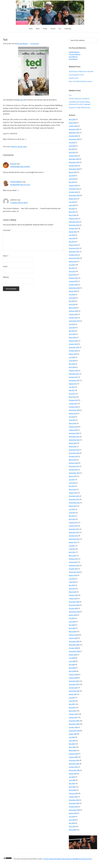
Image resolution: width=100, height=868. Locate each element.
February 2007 (73, 714)
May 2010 (72, 585)
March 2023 (72, 215)
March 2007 (72, 711)
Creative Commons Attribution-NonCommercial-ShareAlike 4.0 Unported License (67, 859)
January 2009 (73, 638)
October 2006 (73, 727)
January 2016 (73, 430)
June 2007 (72, 701)
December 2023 (74, 189)
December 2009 (74, 602)
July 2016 (72, 417)
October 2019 (73, 318)
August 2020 (73, 291)
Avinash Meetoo (16, 182)
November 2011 (74, 532)
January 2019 (73, 344)
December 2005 (74, 760)
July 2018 (72, 357)
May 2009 (72, 625)
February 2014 (73, 463)
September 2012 (74, 503)
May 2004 (72, 823)
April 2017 (72, 394)
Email (5, 266)
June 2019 (72, 327)
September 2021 (74, 258)
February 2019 (73, 341)
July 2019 (72, 324)
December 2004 (74, 800)
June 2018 (72, 361)
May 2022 (72, 242)
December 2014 (74, 450)
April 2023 (72, 212)
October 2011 (73, 536)
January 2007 (73, 717)
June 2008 (72, 661)
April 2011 (72, 552)
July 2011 (72, 546)
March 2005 (72, 790)
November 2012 (74, 499)
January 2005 (73, 797)
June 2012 (72, 512)
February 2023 (73, 218)
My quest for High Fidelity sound (79, 107)
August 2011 (73, 542)
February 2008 (73, 674)
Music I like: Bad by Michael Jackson (80, 81)
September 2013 (74, 473)
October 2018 (73, 351)
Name (5, 256)
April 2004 (72, 826)
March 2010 (72, 592)
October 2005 (73, 767)
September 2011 (74, 539)
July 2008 (72, 658)
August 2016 (73, 413)
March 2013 (72, 489)
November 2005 (74, 764)
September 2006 (74, 731)
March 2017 (72, 397)
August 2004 (73, 813)
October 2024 (73, 166)
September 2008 (74, 651)
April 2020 (72, 304)
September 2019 (74, 321)
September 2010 (74, 572)
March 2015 (72, 446)
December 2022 (74, 222)
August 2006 (73, 734)
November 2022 (74, 225)
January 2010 (73, 598)
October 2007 (73, 688)
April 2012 (72, 519)
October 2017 (73, 377)
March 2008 (72, 671)
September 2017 (74, 380)
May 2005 (72, 783)
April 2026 (72, 119)
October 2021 (73, 255)
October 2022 (73, 228)
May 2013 (72, 486)
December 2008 (74, 641)
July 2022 (72, 235)
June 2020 (72, 298)
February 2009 (73, 635)
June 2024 (72, 179)
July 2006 (72, 737)
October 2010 (73, 569)
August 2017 (73, 384)
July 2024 (72, 175)
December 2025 (74, 129)
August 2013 (73, 476)
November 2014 (74, 453)
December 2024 (74, 159)
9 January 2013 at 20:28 (18, 202)
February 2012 (73, 522)
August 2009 (73, 615)
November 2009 (74, 605)
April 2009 (72, 628)
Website (6, 277)
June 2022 (72, 238)
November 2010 (74, 565)
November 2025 (74, 133)
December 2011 (74, 529)
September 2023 (74, 195)
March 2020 (72, 308)
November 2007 (74, 684)
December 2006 (74, 721)
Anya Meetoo (73, 57)
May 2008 (72, 664)
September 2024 (74, 169)
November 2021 (74, 251)
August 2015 (73, 443)
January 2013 (73, 493)
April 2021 (72, 271)
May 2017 (72, 390)
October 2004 (73, 807)
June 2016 (72, 420)
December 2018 (74, 347)
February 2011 (73, 559)
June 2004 (72, 820)
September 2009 (74, 612)
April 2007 (72, 707)
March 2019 (72, 337)
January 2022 (73, 245)
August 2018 (73, 354)
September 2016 (74, 410)
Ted (21, 100)
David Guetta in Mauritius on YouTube (81, 71)
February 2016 (73, 427)
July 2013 (72, 479)
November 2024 (74, 162)
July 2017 (72, 387)
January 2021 (73, 281)
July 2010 (72, 579)
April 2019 (72, 334)
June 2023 (72, 205)
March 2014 (72, 460)
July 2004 (72, 816)
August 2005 (73, 774)
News (25, 147)
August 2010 (73, 575)
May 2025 (72, 149)
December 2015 (74, 433)
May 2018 (72, 364)
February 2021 (73, 278)
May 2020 (72, 301)
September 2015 (74, 440)
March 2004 (72, 830)
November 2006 (74, 724)
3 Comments (34, 44)
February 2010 (73, 595)
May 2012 (72, 516)
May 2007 (72, 704)
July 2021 (72, 265)
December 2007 (74, 681)
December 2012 (74, 496)
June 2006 (72, 740)
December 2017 (74, 374)
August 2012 (73, 506)
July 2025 (72, 142)
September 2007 (74, 691)
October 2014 (73, 456)
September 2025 (74, 139)
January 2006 (73, 757)
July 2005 (72, 777)
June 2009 (72, 622)
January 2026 (73, 126)
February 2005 (73, 793)
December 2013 (74, 466)
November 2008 (74, 645)
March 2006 (72, 750)
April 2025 (72, 152)
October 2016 (73, 407)
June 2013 (72, 483)
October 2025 (73, 136)
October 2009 (73, 608)
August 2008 (73, 655)
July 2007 (72, 698)
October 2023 (73, 192)
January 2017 (73, 403)
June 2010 (72, 582)
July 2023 (72, 202)
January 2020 (73, 314)
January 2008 (73, 678)
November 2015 (74, 436)
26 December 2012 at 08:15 (20, 166)
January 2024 (73, 185)
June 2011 (72, 549)
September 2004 (74, 810)
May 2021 (72, 268)
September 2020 (74, 288)
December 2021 (74, 248)
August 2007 (73, 694)
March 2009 (72, 631)
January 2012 (73, 526)
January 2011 (73, 562)
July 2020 (72, 294)
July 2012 (72, 509)
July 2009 (72, 618)
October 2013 (73, 470)
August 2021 (73, 261)
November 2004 (74, 803)
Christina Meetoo (74, 54)
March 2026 (72, 123)
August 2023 (73, 199)
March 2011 (72, 555)
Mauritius (14, 147)
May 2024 (72, 182)
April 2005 (72, 787)
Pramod (13, 164)
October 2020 (73, 285)
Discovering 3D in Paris (76, 75)
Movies (20, 147)
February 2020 (73, 311)
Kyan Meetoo (73, 59)
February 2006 (73, 754)
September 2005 (74, 770)
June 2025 (72, 146)
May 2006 (72, 744)
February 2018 (73, 370)
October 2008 (73, 648)
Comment (7, 230)
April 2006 (72, 747)
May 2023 (72, 209)
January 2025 (73, 156)
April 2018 (72, 367)
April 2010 (72, 588)
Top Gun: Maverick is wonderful (79, 99)
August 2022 (73, 232)
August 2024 (73, 172)
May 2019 (72, 331)
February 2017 (73, 400)
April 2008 (72, 668)
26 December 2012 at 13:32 (20, 184)
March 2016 (72, 423)
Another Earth (74, 78)
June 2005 (72, 780)
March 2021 (72, 275)
